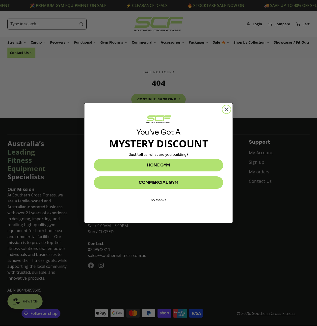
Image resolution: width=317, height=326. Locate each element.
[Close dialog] (226, 109)
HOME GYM (158, 165)
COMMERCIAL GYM (158, 182)
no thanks (158, 200)
